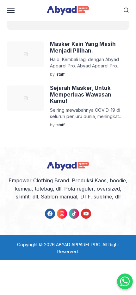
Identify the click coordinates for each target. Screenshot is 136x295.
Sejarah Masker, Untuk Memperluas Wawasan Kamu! (80, 94)
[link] (50, 214)
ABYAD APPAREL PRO (78, 244)
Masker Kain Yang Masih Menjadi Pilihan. (83, 47)
